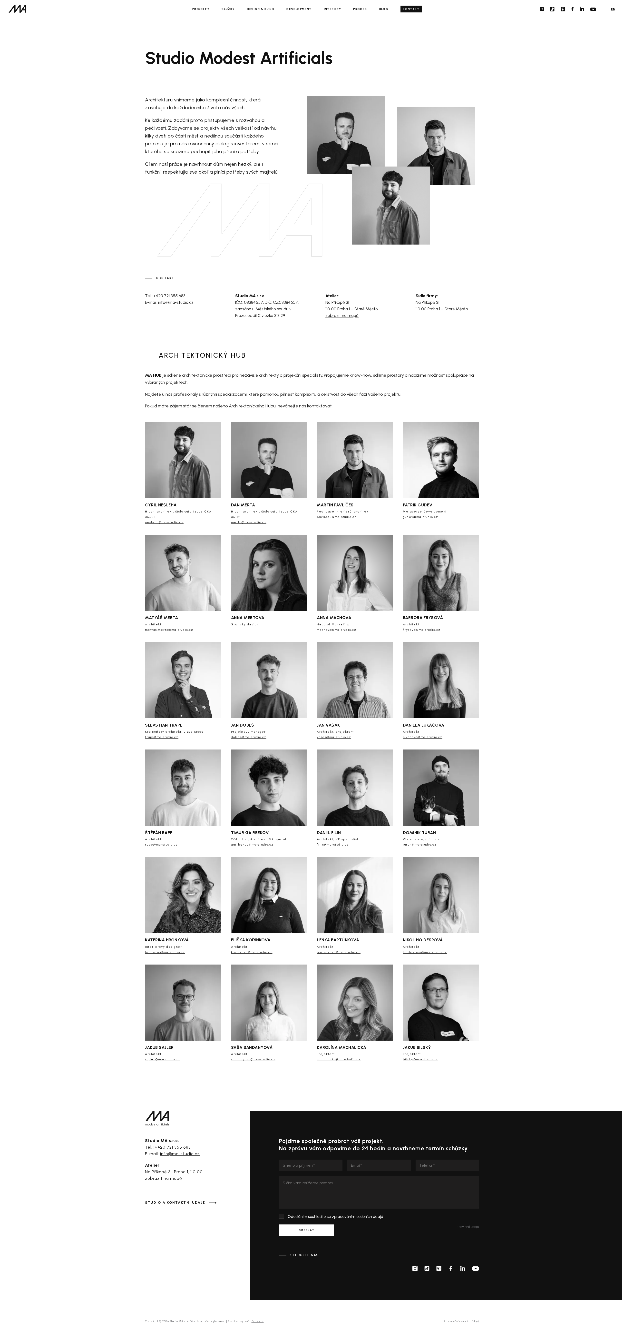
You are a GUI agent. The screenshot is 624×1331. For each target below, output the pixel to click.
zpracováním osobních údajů (357, 1216)
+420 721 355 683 (173, 1147)
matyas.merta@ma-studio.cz (169, 629)
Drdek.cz (258, 1321)
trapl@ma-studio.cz (161, 737)
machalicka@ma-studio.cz (339, 1059)
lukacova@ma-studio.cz (422, 737)
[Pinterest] (563, 9)
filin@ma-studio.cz (333, 844)
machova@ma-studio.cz (336, 629)
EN (613, 9)
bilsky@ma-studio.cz (420, 1059)
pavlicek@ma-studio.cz (422, 155)
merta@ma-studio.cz (330, 158)
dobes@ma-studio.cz (248, 737)
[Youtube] (593, 9)
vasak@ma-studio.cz (334, 737)
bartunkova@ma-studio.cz (339, 952)
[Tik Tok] (552, 9)
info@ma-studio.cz (176, 302)
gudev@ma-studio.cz (420, 517)
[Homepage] (17, 9)
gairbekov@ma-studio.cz (252, 844)
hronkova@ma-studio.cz (165, 952)
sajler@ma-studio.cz (162, 1059)
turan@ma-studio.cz (420, 844)
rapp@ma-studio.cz (161, 844)
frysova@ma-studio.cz (421, 629)
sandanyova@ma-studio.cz (253, 1059)
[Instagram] (542, 9)
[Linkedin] (582, 9)
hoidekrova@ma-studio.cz (425, 952)
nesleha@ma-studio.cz (377, 238)
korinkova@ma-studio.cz (252, 952)
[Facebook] (572, 9)
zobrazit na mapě (342, 315)
